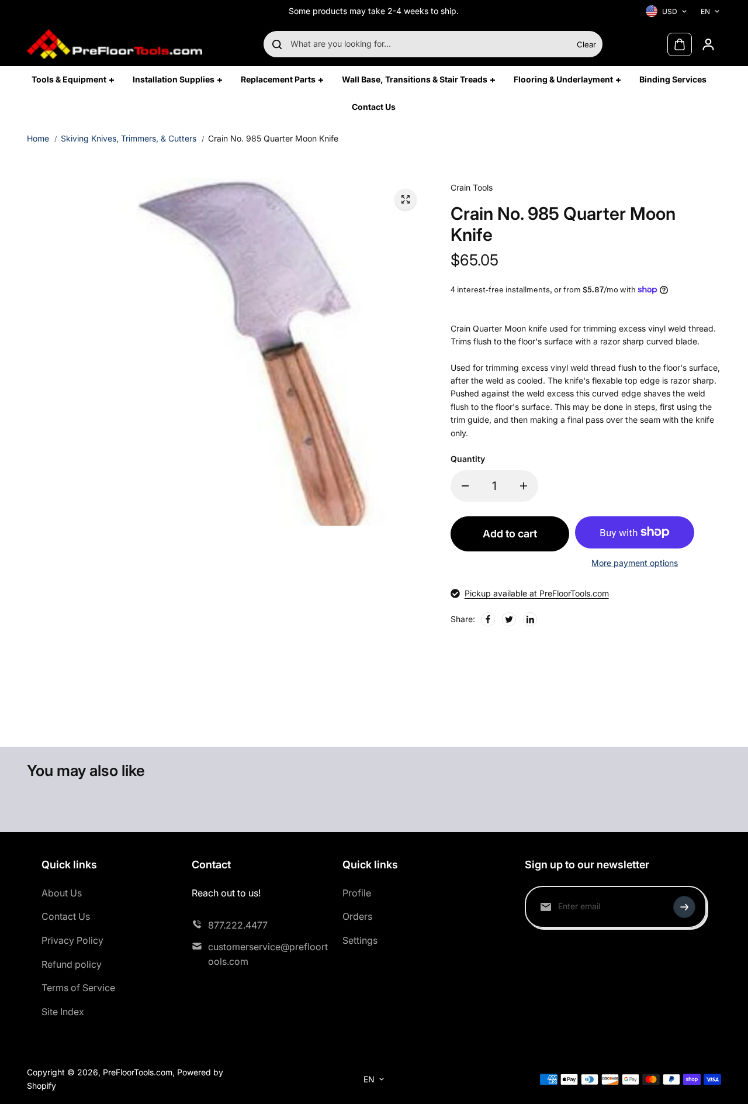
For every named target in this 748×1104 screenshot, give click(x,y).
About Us (61, 893)
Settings (360, 940)
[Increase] (523, 486)
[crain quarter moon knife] (405, 199)
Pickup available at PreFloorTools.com (537, 593)
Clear (586, 44)
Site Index (62, 1011)
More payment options (634, 563)
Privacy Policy (72, 940)
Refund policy (71, 964)
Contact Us (65, 916)
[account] (708, 44)
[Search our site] (277, 44)
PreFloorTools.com (137, 1072)
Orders (357, 916)
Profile (356, 893)
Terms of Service (78, 987)
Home (38, 138)
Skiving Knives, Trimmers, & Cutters (128, 138)
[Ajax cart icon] (679, 44)
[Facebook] (488, 619)
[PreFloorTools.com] (114, 44)
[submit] (684, 907)
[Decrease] (465, 486)
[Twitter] (509, 619)
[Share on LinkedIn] (530, 619)
